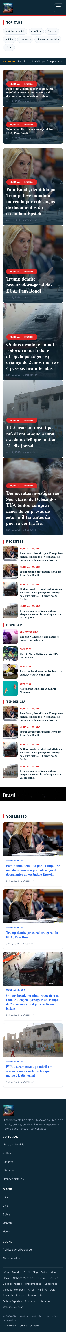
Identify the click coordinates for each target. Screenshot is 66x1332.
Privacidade (9, 1325)
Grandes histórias (13, 1178)
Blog (5, 1205)
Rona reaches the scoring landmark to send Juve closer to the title (41, 673)
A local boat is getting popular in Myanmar (38, 690)
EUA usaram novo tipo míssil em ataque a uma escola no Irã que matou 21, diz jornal (30, 436)
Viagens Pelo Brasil (14, 1289)
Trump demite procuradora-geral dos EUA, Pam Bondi (29, 131)
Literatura (25, 39)
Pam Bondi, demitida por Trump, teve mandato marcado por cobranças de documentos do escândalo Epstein (29, 92)
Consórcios (50, 1283)
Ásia (52, 1289)
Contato (7, 1222)
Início (6, 1197)
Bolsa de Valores (12, 1283)
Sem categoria (29, 632)
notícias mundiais (15, 31)
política (9, 39)
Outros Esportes (12, 1301)
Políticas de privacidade (17, 1249)
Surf (42, 1295)
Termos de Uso (12, 1258)
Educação (30, 1301)
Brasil (26, 1272)
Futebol (31, 1295)
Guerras (52, 31)
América (42, 1289)
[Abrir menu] (58, 7)
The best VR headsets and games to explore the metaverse (39, 638)
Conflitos (36, 31)
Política (7, 1153)
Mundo (28, 84)
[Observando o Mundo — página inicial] (8, 8)
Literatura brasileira (48, 39)
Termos (23, 1325)
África (31, 1289)
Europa (20, 1295)
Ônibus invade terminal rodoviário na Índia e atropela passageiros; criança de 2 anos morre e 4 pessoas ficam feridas (32, 356)
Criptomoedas (33, 1283)
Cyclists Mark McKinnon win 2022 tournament (39, 655)
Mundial (15, 84)
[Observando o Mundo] (33, 1110)
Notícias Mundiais (13, 1144)
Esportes (25, 649)
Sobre (6, 1214)
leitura (8, 47)
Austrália (8, 1295)
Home (6, 1231)
